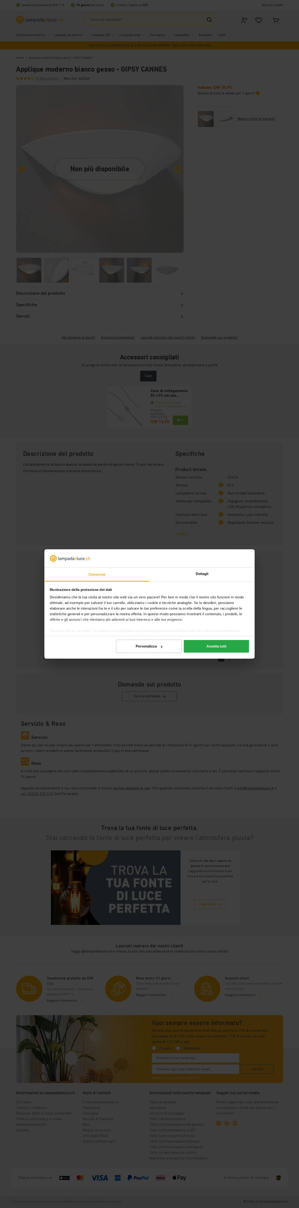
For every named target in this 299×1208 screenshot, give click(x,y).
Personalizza (146, 646)
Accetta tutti (216, 646)
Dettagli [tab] (202, 574)
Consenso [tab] (97, 574)
